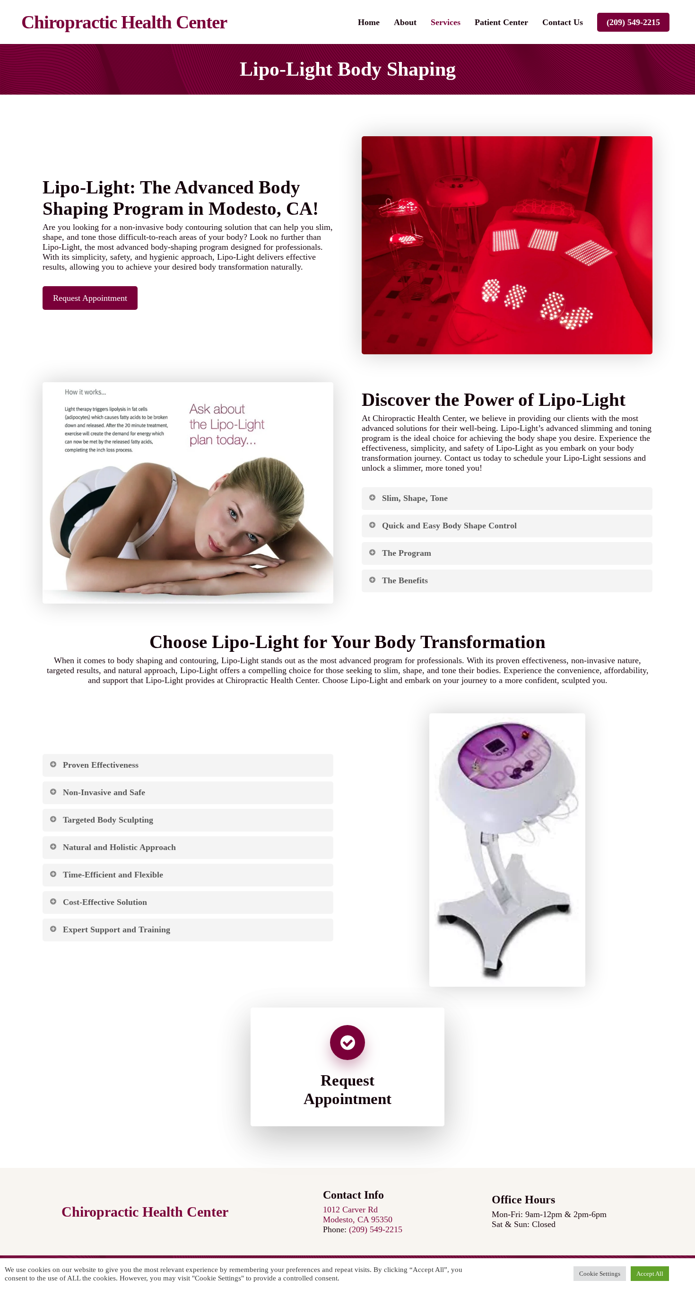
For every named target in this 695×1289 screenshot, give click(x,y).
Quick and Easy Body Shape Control (449, 525)
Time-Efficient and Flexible (113, 874)
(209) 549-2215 (633, 22)
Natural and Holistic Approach (119, 847)
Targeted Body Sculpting (108, 819)
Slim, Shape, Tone (415, 498)
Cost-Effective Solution (105, 902)
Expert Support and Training (116, 929)
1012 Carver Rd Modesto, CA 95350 (357, 1214)
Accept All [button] (649, 1273)
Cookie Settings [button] (599, 1273)
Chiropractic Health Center (124, 22)
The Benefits (405, 580)
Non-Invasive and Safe (104, 792)
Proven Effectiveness (101, 765)
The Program (406, 553)
